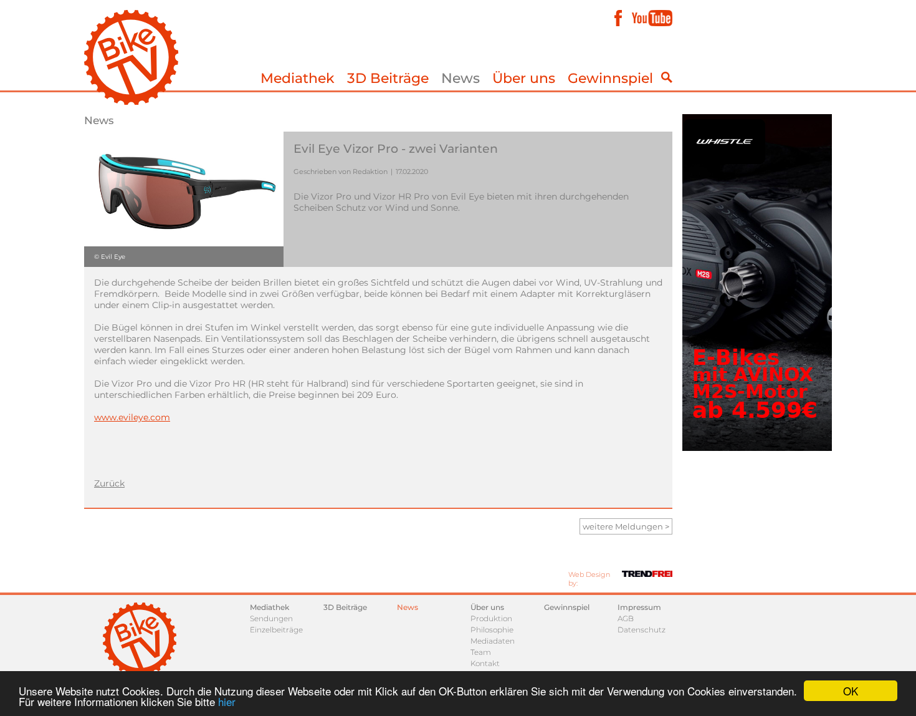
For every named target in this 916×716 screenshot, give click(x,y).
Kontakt (485, 663)
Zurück (109, 483)
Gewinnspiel (610, 78)
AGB (626, 618)
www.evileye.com (132, 417)
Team (480, 652)
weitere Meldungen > (626, 526)
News (460, 78)
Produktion (491, 618)
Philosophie (491, 629)
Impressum (639, 607)
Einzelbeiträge (276, 629)
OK (850, 691)
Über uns (523, 78)
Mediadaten (492, 641)
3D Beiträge (388, 78)
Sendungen (271, 618)
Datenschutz (642, 629)
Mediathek (297, 78)
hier (227, 701)
